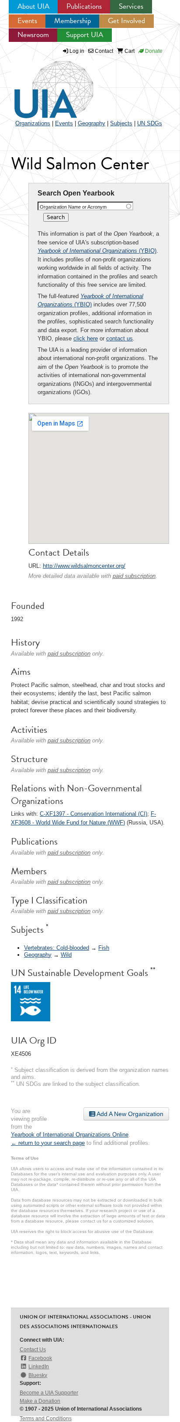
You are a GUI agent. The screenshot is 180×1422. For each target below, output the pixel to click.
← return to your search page (48, 1143)
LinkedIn (38, 1367)
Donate (153, 51)
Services (131, 6)
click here (85, 338)
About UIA (33, 6)
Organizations (32, 123)
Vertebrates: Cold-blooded (56, 948)
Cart (129, 51)
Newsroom (33, 34)
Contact (103, 51)
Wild (66, 954)
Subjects (121, 123)
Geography (91, 123)
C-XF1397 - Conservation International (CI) (93, 814)
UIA (43, 85)
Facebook (40, 1358)
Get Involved (126, 20)
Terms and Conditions (46, 1418)
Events (27, 20)
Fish (103, 948)
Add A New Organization (129, 1113)
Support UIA (84, 34)
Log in (76, 51)
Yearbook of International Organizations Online (69, 1134)
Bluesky (37, 1375)
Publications (84, 6)
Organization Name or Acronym (73, 207)
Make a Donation (40, 1401)
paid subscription (134, 576)
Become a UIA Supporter (49, 1393)
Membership (72, 20)
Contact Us (33, 1349)
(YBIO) (97, 250)
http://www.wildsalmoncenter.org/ (84, 566)
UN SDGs (149, 123)
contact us (119, 338)
